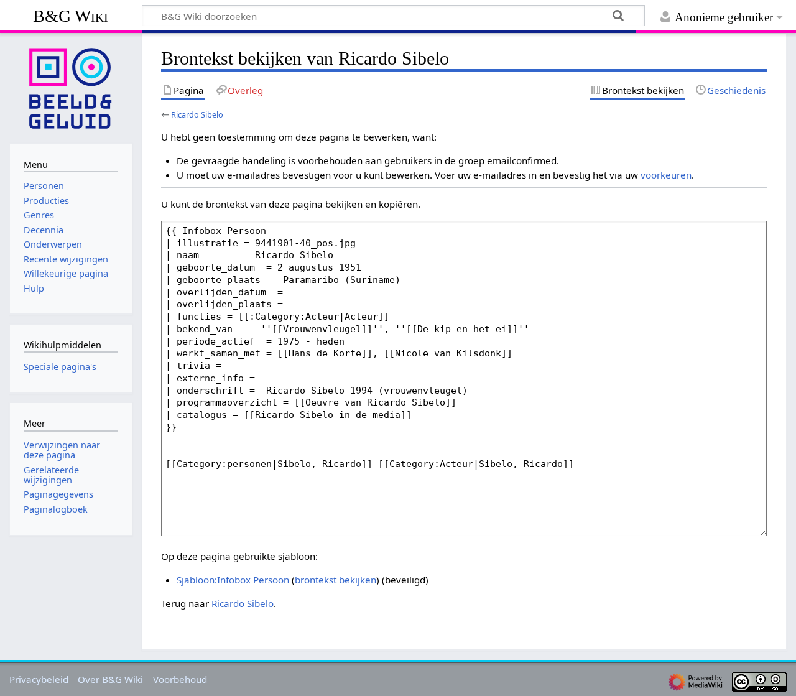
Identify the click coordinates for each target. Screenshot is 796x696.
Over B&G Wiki (110, 679)
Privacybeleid (38, 679)
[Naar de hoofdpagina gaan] (70, 87)
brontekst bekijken (335, 579)
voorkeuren (666, 175)
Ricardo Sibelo (197, 114)
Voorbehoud (180, 679)
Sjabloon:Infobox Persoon (233, 579)
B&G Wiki (70, 16)
